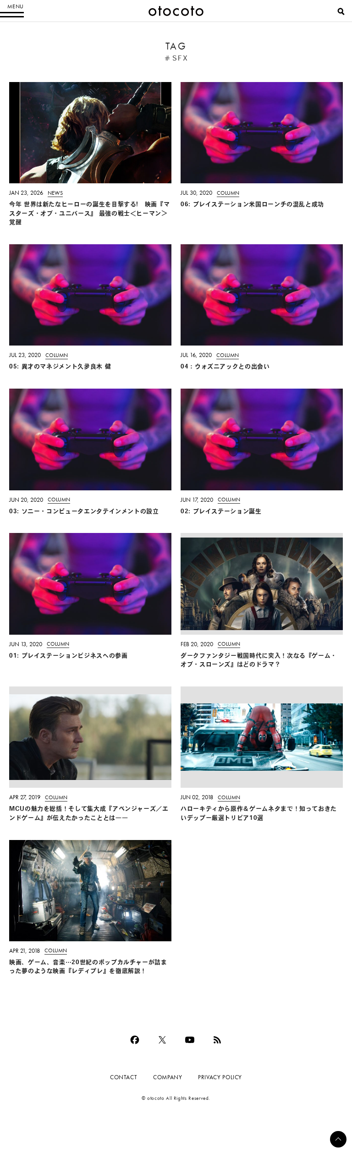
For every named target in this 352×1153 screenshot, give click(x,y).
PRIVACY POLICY (220, 1077)
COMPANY (167, 1077)
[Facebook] (135, 1040)
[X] (162, 1040)
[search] (341, 11)
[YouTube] (190, 1040)
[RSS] (217, 1040)
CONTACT (123, 1077)
